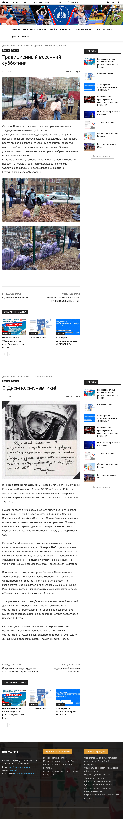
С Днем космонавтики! (15, 297)
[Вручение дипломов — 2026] (89, 147)
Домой (5, 45)
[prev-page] (4, 354)
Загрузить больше (101, 156)
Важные (25, 45)
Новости (15, 45)
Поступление (103, 29)
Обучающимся (83, 29)
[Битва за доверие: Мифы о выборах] (89, 114)
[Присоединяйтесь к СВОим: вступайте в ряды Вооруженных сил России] (14, 327)
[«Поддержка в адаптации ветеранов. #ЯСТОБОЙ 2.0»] (68, 327)
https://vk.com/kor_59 (24, 773)
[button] (108, 2)
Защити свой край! (105, 122)
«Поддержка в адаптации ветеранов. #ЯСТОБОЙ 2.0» (67, 341)
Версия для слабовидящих (66, 2)
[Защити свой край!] (89, 125)
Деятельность (18, 37)
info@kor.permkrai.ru (19, 766)
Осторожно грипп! (38, 338)
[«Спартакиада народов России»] (89, 136)
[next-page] (9, 354)
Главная (15, 29)
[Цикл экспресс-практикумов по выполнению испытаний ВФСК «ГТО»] (89, 99)
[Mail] (113, 2)
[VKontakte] (118, 2)
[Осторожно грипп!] (41, 327)
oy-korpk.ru (14, 770)
